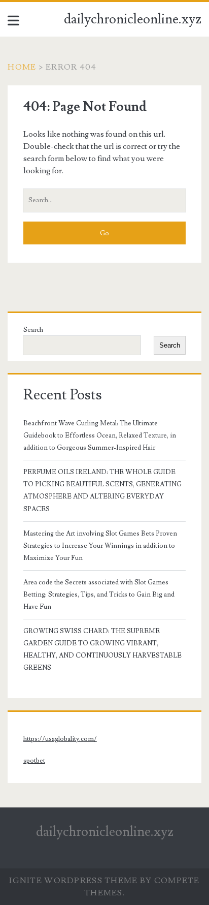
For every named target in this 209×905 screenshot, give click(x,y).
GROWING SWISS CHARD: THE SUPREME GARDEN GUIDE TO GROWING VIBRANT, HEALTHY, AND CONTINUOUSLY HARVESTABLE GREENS (102, 649)
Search (33, 330)
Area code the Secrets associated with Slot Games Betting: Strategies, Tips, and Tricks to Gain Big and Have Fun (99, 594)
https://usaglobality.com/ (60, 739)
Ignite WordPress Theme (73, 881)
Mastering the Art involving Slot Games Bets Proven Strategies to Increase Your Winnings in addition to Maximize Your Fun (100, 545)
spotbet (34, 761)
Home (22, 67)
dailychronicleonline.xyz (132, 19)
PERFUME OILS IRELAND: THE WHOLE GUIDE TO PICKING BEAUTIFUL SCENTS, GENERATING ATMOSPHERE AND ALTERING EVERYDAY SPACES (102, 490)
